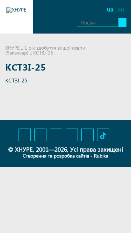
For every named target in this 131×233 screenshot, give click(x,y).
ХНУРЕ (12, 47)
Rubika (101, 155)
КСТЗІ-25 (16, 80)
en (121, 9)
